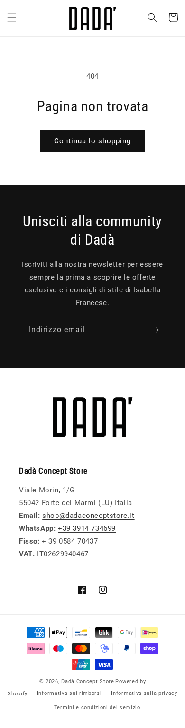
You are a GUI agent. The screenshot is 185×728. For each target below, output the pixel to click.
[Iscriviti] (155, 330)
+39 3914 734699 (87, 528)
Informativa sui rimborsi (69, 693)
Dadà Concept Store (87, 681)
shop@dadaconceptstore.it (88, 515)
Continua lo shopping (92, 141)
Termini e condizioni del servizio (97, 707)
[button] (11, 17)
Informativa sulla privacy (144, 693)
